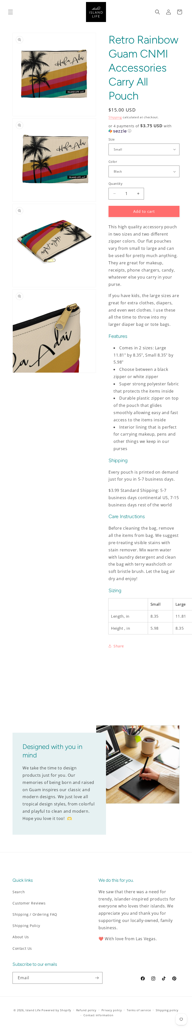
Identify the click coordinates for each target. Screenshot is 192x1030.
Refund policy (86, 1010)
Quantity (115, 183)
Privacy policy (112, 1010)
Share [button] (119, 646)
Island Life (33, 1010)
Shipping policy (167, 1010)
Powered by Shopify (56, 1010)
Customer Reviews (29, 903)
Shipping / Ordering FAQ (34, 914)
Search (18, 891)
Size (111, 139)
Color (112, 161)
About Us (20, 936)
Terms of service (139, 1010)
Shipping (115, 117)
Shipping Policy (26, 925)
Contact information (98, 1015)
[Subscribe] (96, 978)
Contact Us (22, 948)
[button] (10, 12)
